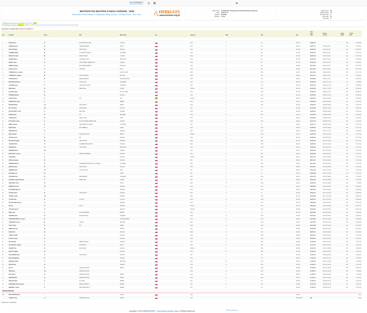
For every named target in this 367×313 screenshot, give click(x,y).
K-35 (39, 25)
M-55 (76, 25)
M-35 (43, 25)
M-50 (68, 25)
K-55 (72, 25)
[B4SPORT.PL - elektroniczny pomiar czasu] (154, 3)
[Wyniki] (148, 3)
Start (27, 23)
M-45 (60, 25)
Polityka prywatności (232, 310)
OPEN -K (27, 25)
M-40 (52, 25)
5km (31, 23)
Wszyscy (21, 25)
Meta (35, 23)
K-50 (64, 25)
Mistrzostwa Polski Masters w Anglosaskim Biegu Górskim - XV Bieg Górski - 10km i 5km (106, 14)
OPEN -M (34, 25)
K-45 (56, 25)
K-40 (47, 25)
